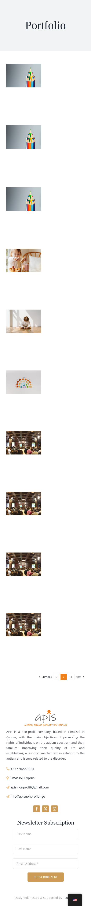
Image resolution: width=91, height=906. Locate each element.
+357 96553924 (22, 769)
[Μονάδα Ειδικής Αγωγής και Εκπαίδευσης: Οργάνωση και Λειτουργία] (23, 190)
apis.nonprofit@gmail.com (30, 787)
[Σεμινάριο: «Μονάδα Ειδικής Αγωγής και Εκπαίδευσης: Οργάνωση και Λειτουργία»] (23, 494)
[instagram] (54, 808)
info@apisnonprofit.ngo (28, 796)
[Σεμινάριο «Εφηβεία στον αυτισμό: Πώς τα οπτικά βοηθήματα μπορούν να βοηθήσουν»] (23, 434)
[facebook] (36, 808)
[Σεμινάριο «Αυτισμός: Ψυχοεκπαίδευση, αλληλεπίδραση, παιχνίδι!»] (23, 555)
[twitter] (45, 808)
